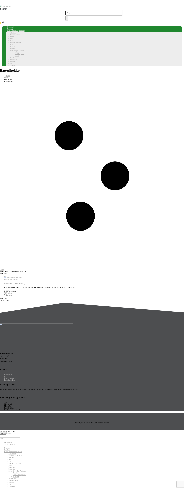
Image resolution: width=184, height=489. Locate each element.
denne (73, 287)
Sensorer (12, 61)
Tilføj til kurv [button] (8, 293)
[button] (3, 8)
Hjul (11, 38)
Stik (11, 63)
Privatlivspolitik (9, 380)
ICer (11, 40)
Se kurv (3, 433)
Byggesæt (10, 27)
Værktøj (10, 29)
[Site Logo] (6, 6)
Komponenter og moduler (15, 31)
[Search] (66, 18)
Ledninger (12, 46)
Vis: (1, 274)
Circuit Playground (19, 54)
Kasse (9, 433)
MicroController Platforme (17, 50)
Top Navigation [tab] (9, 444)
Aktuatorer (13, 33)
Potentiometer (13, 59)
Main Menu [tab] (8, 442)
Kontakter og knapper (15, 42)
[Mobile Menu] (0, 3)
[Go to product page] (94, 277)
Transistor (12, 65)
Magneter (12, 48)
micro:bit (17, 56)
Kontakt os (8, 374)
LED (11, 44)
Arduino (17, 52)
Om (5, 376)
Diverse (12, 36)
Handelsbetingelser (10, 378)
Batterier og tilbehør (15, 34)
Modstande (13, 58)
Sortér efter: (4, 272)
